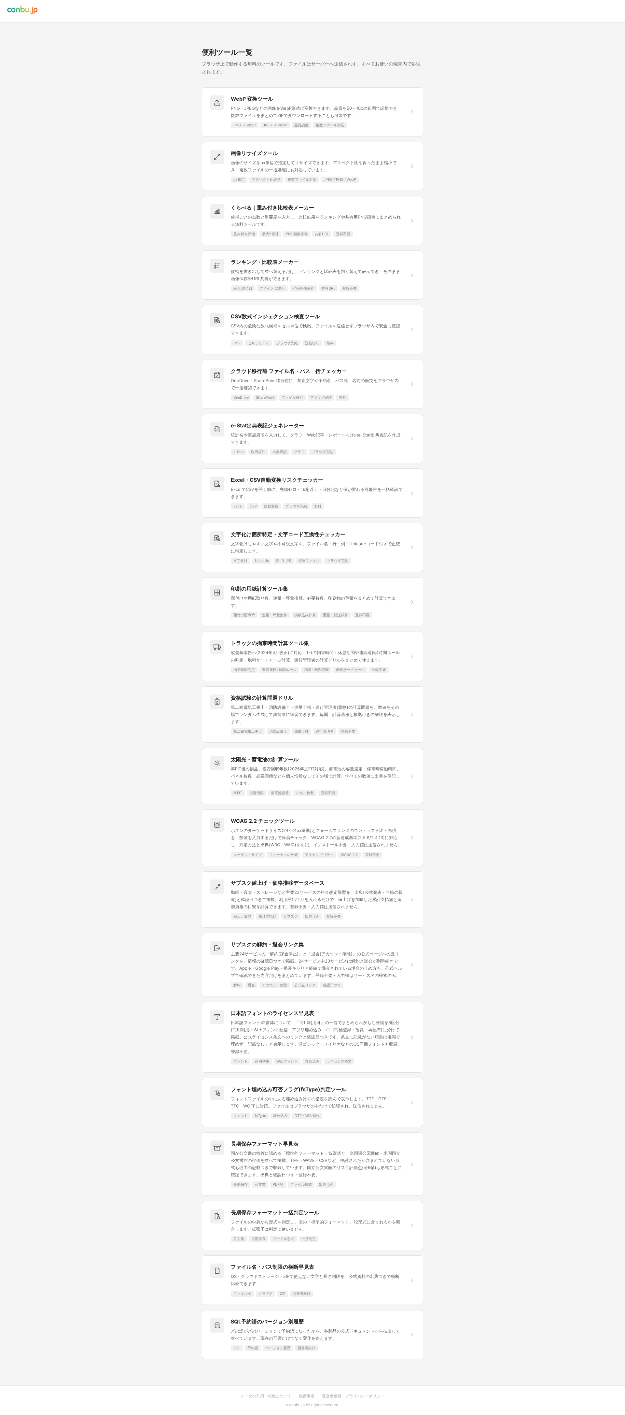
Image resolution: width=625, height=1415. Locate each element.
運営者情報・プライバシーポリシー (353, 1396)
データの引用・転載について (266, 1396)
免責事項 (306, 1396)
